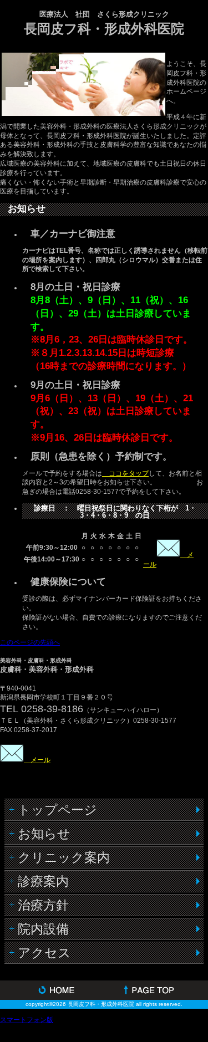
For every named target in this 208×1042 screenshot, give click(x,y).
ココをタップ (125, 473)
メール (37, 760)
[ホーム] (52, 990)
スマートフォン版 (26, 1020)
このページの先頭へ (30, 642)
